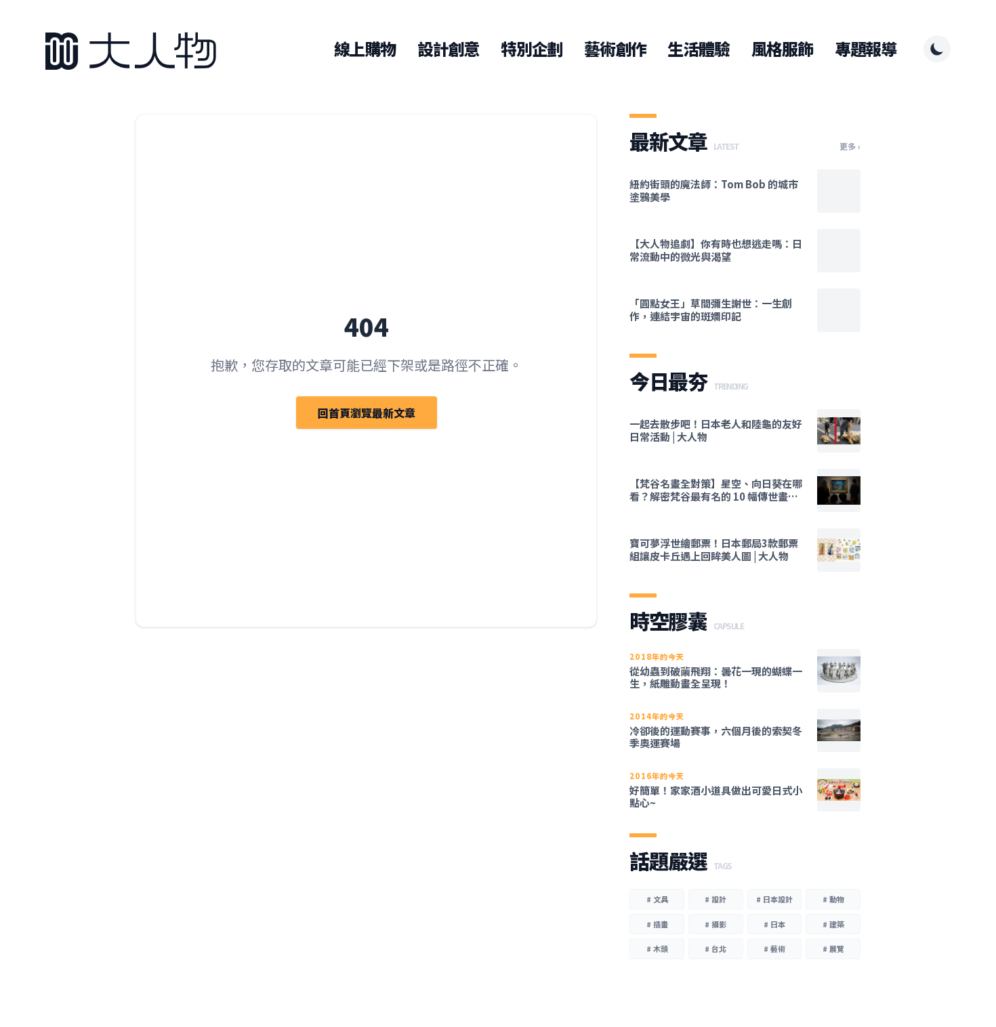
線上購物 (365, 49)
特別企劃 (531, 49)
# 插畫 (657, 924)
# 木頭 (657, 948)
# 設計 (715, 899)
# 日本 (774, 924)
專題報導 (865, 49)
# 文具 (657, 899)
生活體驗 (698, 49)
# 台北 (715, 948)
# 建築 (833, 924)
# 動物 (833, 899)
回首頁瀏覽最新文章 (366, 412)
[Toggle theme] (937, 48)
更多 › (849, 146)
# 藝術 (774, 948)
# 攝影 (715, 924)
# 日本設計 (774, 899)
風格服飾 (782, 49)
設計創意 (448, 49)
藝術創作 (615, 49)
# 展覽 (833, 948)
